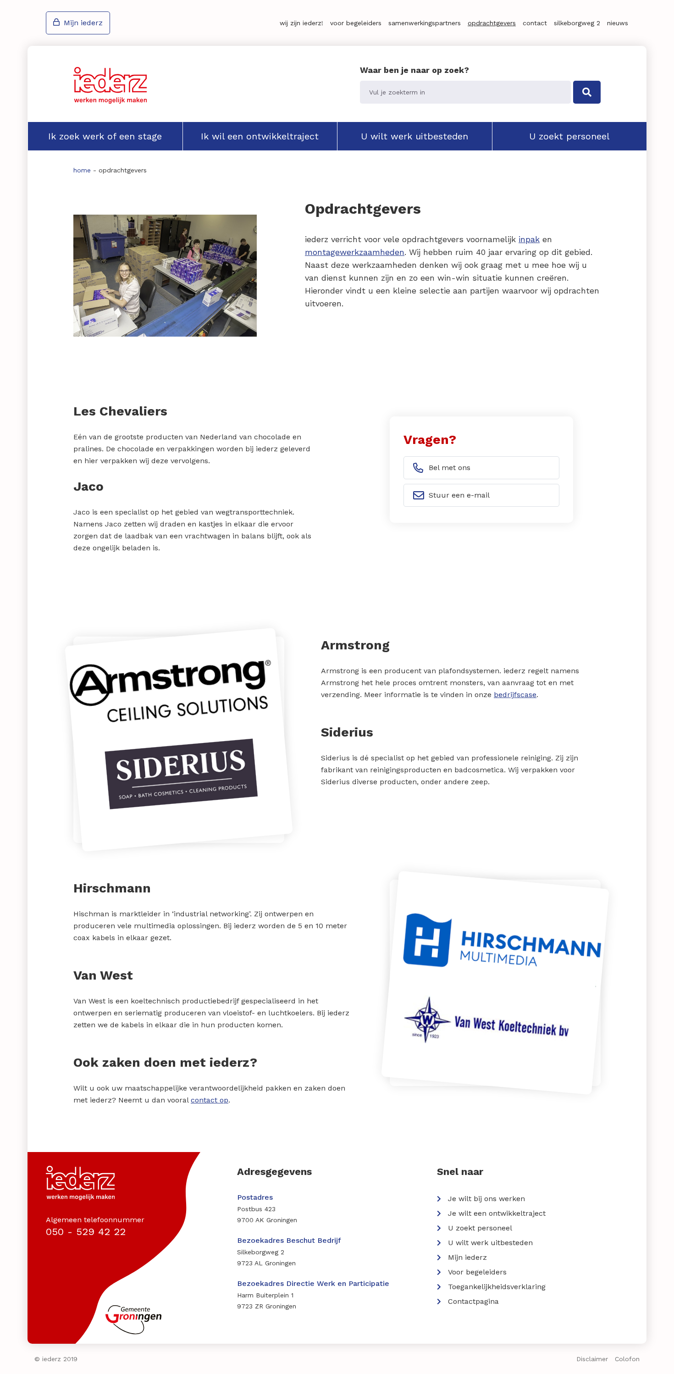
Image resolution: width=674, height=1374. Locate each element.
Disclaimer (592, 1359)
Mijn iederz (83, 22)
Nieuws (617, 23)
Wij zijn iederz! (301, 23)
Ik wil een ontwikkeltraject (260, 136)
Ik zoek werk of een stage (105, 136)
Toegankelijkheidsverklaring (497, 1286)
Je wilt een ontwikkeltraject (497, 1213)
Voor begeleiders (355, 23)
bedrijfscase (515, 694)
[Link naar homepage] (110, 85)
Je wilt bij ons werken (486, 1198)
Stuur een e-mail (459, 495)
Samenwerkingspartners (424, 23)
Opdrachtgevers (492, 23)
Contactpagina (473, 1301)
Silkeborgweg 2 (577, 23)
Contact (535, 23)
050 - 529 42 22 (86, 1231)
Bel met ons (449, 467)
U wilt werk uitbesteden (414, 136)
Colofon (627, 1359)
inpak (529, 239)
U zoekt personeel (569, 136)
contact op (209, 1100)
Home (82, 170)
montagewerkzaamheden (354, 252)
